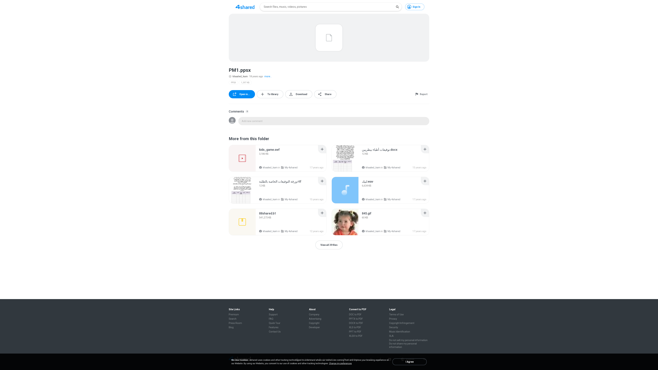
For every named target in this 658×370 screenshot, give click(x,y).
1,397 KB (245, 82)
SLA (391, 336)
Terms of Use (396, 314)
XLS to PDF (355, 327)
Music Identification (399, 331)
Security (393, 327)
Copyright (314, 323)
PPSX (233, 82)
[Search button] (397, 7)
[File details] (242, 158)
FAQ (271, 318)
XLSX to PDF (355, 336)
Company (314, 314)
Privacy (393, 318)
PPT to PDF (355, 331)
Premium (234, 314)
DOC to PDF (355, 314)
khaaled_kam (240, 76)
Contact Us (275, 331)
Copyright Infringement (401, 323)
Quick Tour (274, 323)
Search (232, 318)
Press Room (235, 323)
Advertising (315, 318)
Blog (231, 327)
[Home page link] (245, 7)
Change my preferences (340, 363)
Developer (314, 327)
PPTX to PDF (356, 318)
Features (273, 327)
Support (273, 314)
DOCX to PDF (356, 323)
